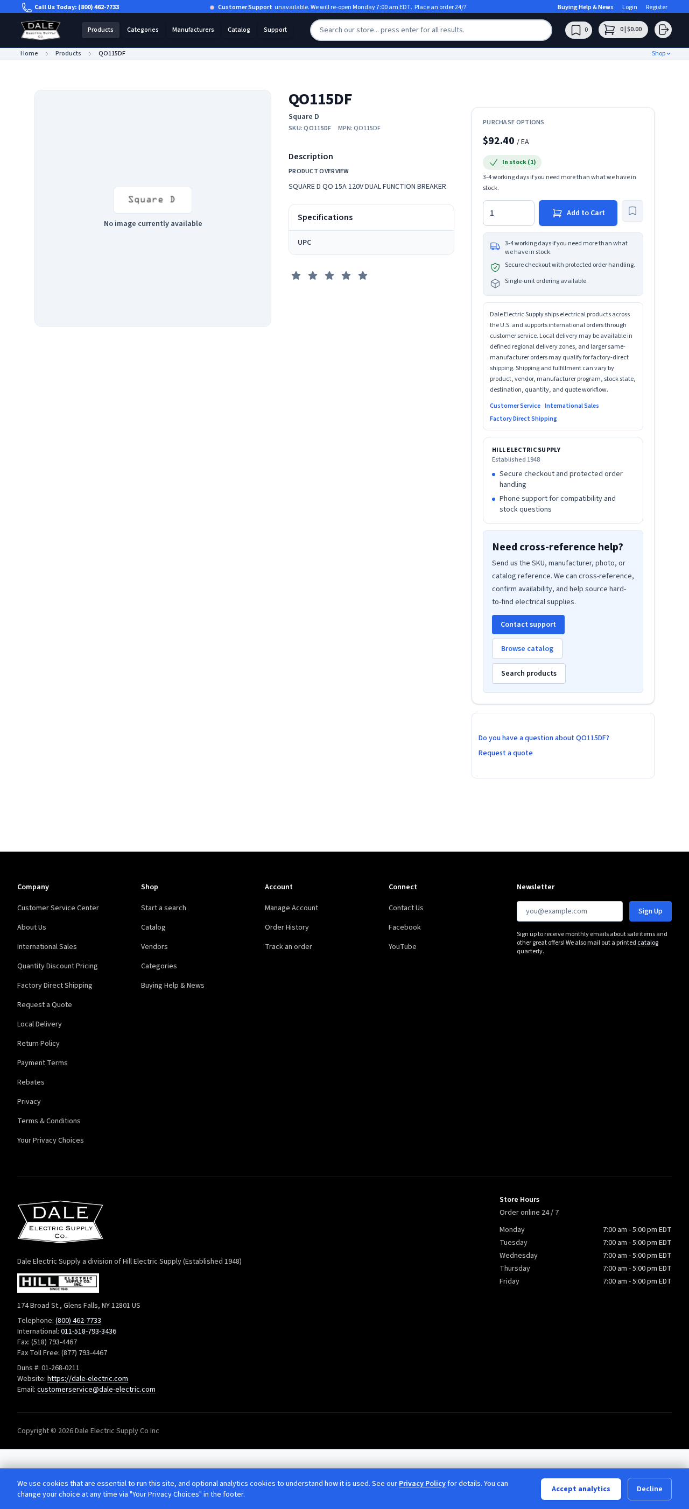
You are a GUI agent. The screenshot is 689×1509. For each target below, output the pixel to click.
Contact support (528, 624)
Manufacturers (193, 29)
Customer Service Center (58, 908)
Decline (650, 1489)
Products (101, 29)
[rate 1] (296, 275)
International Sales (572, 406)
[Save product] (632, 211)
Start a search (163, 908)
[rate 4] (346, 275)
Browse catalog (527, 648)
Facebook (405, 927)
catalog (647, 942)
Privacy (29, 1101)
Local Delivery (39, 1024)
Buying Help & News (586, 7)
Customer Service (515, 406)
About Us (31, 927)
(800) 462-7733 (98, 7)
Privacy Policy (422, 1483)
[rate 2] (312, 275)
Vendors (154, 946)
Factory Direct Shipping (523, 419)
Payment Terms (42, 1063)
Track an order (288, 946)
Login (629, 7)
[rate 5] (362, 275)
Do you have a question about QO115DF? (544, 738)
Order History (287, 927)
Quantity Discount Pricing (57, 966)
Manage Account (291, 908)
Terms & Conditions (49, 1121)
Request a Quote (44, 1005)
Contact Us (406, 908)
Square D (304, 116)
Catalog (239, 29)
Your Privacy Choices (50, 1140)
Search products (529, 673)
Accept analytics (581, 1489)
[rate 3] (329, 275)
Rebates (31, 1082)
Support (275, 29)
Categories (143, 29)
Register (656, 7)
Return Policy (38, 1043)
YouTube (403, 946)
